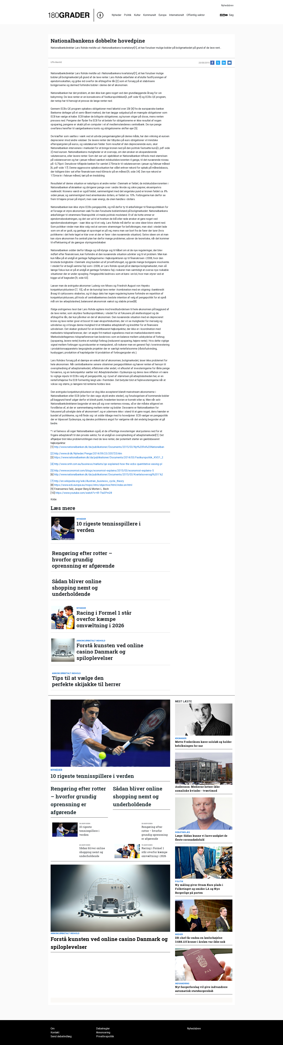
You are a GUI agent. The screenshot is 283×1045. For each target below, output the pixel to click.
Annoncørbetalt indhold (90, 640)
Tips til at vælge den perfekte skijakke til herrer (86, 681)
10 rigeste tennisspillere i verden (108, 526)
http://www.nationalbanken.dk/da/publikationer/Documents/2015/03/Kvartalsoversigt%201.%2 (108, 474)
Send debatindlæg (61, 1036)
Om (53, 1028)
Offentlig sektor (196, 15)
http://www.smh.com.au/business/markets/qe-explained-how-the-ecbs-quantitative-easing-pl (108, 464)
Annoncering (103, 1032)
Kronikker (180, 738)
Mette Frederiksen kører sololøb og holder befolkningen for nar (203, 743)
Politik (127, 15)
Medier (179, 934)
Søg (231, 15)
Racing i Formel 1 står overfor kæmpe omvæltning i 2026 (104, 619)
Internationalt (176, 15)
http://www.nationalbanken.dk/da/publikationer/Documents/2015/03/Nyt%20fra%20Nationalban (109, 447)
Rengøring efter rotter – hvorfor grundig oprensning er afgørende (83, 559)
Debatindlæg (182, 832)
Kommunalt (149, 15)
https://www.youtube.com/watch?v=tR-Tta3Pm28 (84, 492)
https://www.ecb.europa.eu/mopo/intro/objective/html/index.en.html (93, 485)
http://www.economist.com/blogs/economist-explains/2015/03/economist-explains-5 (104, 470)
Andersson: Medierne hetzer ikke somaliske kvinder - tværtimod (197, 788)
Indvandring (182, 983)
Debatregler (103, 1028)
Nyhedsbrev (227, 5)
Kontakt (55, 1032)
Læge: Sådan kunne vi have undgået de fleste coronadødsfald (201, 837)
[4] (52, 464)
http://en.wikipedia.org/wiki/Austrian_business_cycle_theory (89, 481)
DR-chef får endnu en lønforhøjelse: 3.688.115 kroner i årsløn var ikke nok (200, 939)
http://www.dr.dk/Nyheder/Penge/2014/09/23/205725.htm (88, 453)
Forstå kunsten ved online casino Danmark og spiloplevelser (109, 651)
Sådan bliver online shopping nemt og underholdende (76, 587)
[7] (52, 481)
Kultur (137, 15)
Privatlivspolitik (105, 1036)
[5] (52, 470)
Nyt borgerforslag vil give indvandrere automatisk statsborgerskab (201, 989)
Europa (162, 15)
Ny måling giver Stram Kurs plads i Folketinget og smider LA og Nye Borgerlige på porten (199, 888)
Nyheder (116, 15)
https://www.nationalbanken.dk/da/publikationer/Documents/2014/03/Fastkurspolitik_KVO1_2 (108, 457)
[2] (52, 453)
